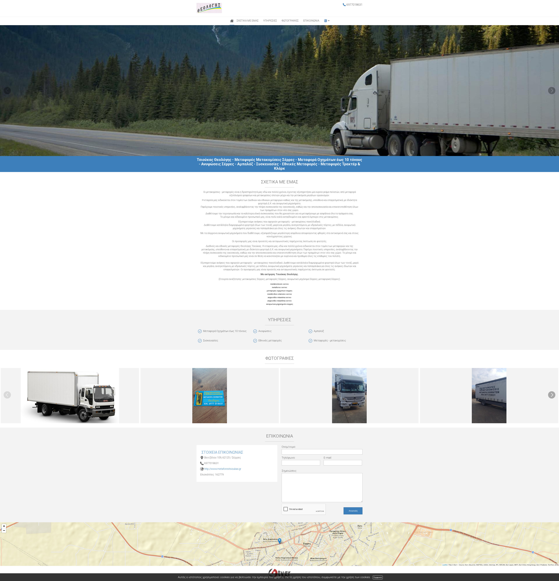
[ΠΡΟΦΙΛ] (232, 21)
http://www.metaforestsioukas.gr (222, 468)
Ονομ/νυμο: (289, 446)
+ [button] (4, 526)
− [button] (4, 530)
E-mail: (328, 457)
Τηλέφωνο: (288, 457)
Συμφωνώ (378, 577)
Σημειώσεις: (289, 470)
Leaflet (444, 565)
